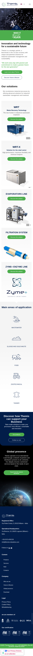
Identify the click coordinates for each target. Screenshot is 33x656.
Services (6, 563)
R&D (5, 567)
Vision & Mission (8, 585)
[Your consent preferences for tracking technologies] (3, 653)
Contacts (6, 570)
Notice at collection (8, 654)
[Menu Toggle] (29, 4)
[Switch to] (23, 4)
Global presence (8, 588)
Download (6, 592)
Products (6, 559)
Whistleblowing (6, 607)
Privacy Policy (6, 602)
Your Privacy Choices (14, 651)
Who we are (7, 581)
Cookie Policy (6, 604)
